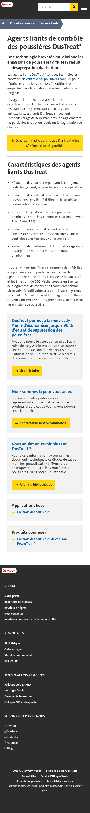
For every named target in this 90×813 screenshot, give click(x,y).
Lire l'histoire (29, 370)
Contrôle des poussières (33, 512)
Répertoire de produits (18, 602)
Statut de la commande (18, 655)
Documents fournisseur (18, 696)
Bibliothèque (12, 643)
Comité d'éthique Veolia (54, 776)
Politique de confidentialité (61, 771)
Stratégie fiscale (14, 690)
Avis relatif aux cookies (60, 781)
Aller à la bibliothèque (36, 484)
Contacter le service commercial (43, 423)
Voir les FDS (11, 661)
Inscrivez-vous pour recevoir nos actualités (30, 619)
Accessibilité (29, 776)
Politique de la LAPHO (17, 684)
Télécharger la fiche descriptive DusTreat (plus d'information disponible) (46, 143)
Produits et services (23, 23)
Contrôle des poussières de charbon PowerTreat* (42, 541)
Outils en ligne (13, 649)
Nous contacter (13, 613)
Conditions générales (29, 781)
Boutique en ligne (15, 608)
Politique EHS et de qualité (20, 702)
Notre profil (11, 596)
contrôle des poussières (42, 79)
